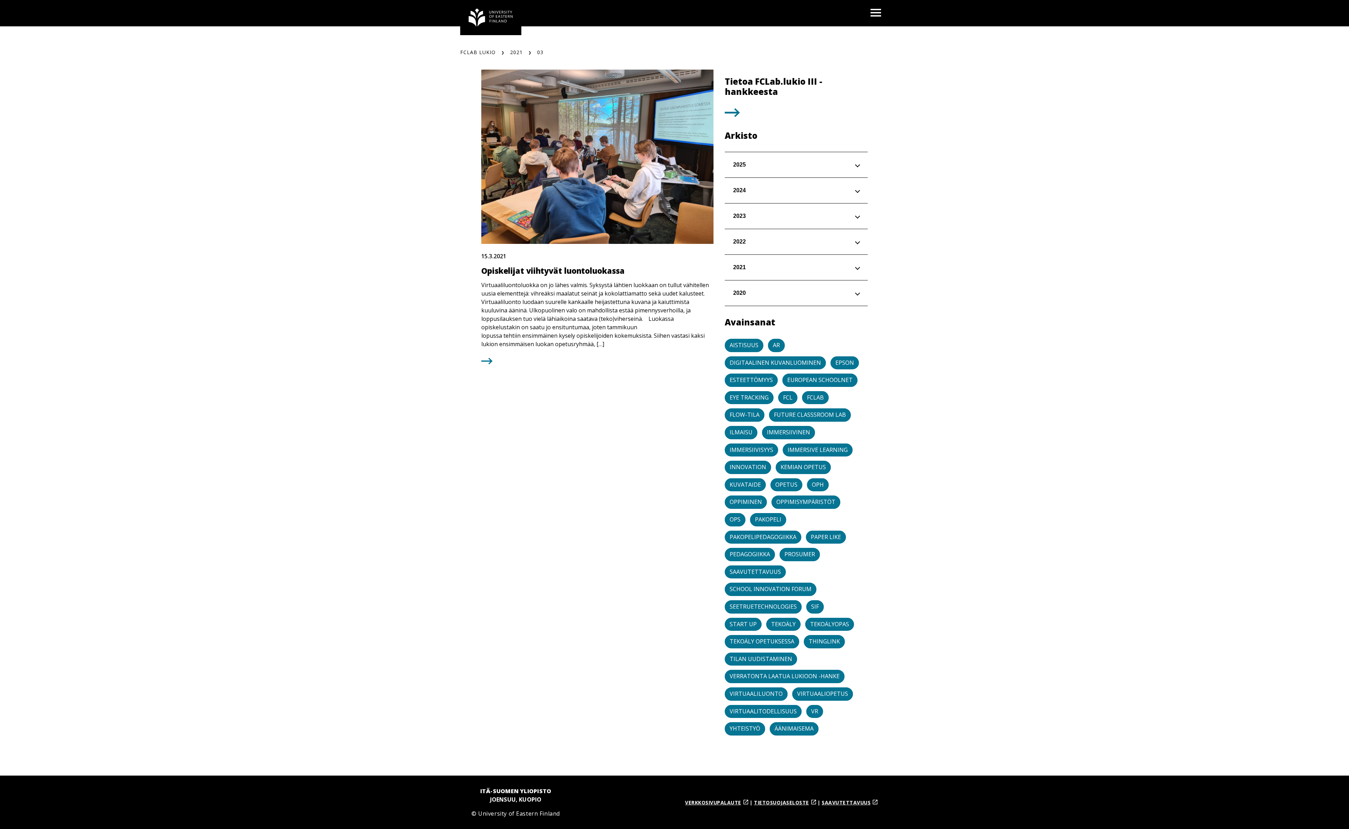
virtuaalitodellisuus (763, 711)
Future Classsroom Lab (810, 415)
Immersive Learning (818, 450)
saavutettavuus (755, 572)
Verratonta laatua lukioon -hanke (785, 676)
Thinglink (824, 641)
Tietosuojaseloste (781, 802)
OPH (818, 484)
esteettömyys (751, 380)
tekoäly (783, 624)
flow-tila (745, 415)
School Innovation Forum (771, 589)
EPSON (844, 363)
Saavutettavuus (846, 802)
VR (814, 711)
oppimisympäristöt (805, 502)
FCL (788, 397)
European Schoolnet (820, 380)
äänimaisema (794, 728)
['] (732, 114)
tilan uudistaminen (761, 659)
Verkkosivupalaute (713, 802)
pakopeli (768, 519)
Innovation (748, 467)
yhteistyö (745, 728)
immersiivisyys (751, 450)
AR (776, 345)
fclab (815, 397)
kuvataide (745, 484)
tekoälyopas (829, 624)
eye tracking (749, 397)
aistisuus (744, 345)
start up (743, 624)
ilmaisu (741, 432)
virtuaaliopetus (822, 694)
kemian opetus (803, 467)
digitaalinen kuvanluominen (775, 363)
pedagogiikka (750, 554)
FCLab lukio (478, 52)
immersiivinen (788, 432)
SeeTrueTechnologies (763, 606)
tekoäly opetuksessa (762, 641)
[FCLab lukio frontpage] (491, 17)
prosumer (799, 554)
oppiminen (746, 502)
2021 (516, 52)
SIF (815, 606)
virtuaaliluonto (756, 694)
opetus (786, 484)
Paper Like (826, 537)
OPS (735, 519)
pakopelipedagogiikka (763, 537)
